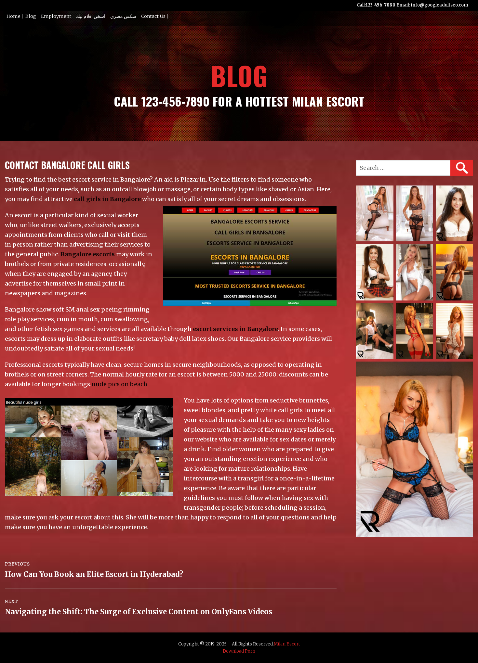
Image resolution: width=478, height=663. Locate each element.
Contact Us (153, 16)
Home (13, 16)
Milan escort (287, 644)
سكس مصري (123, 16)
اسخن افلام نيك (90, 16)
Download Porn (239, 651)
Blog (30, 16)
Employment (56, 16)
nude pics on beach (119, 384)
